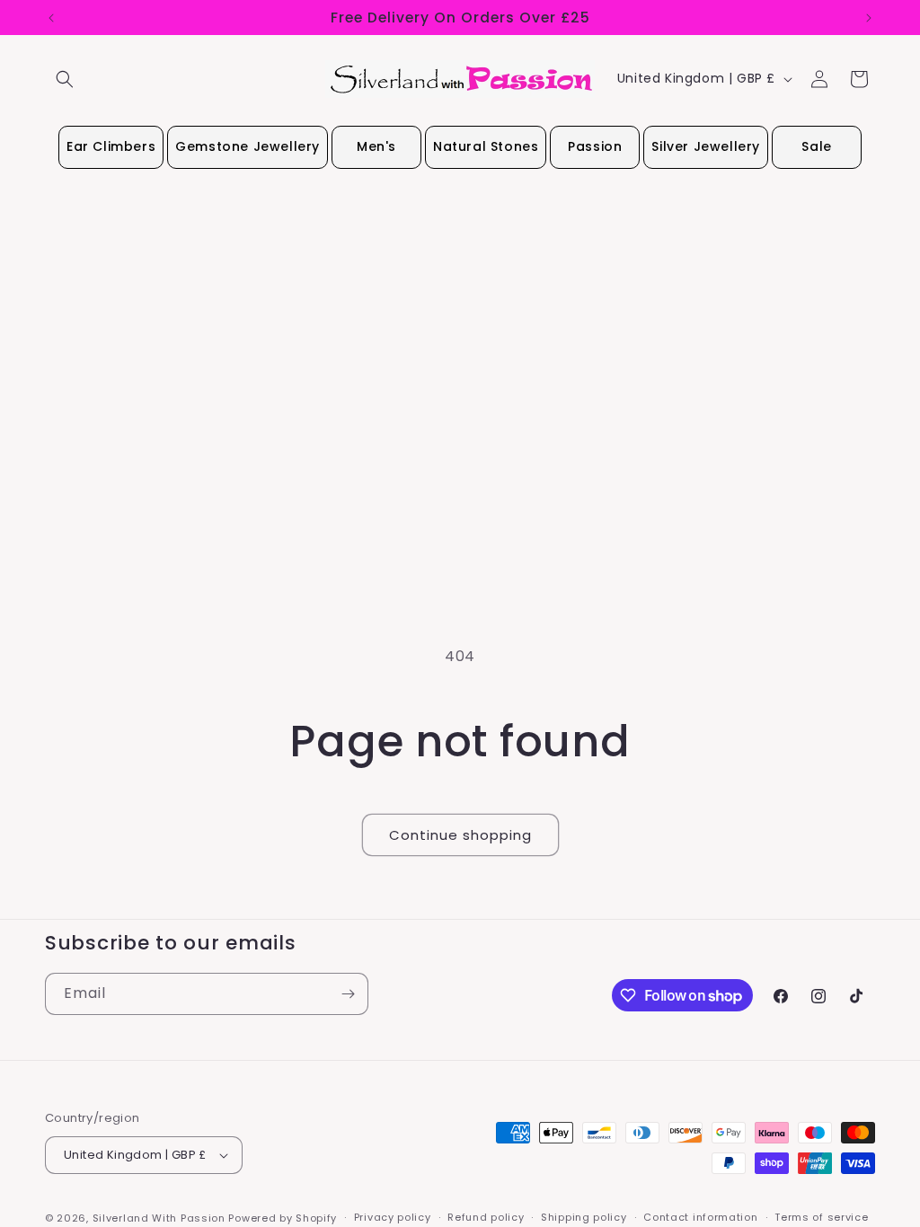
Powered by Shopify (282, 1218)
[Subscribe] (347, 994)
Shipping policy (584, 1217)
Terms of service (821, 1217)
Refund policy (485, 1217)
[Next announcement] (869, 18)
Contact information (700, 1217)
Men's (376, 146)
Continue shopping (460, 834)
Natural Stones (485, 146)
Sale (816, 146)
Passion (595, 146)
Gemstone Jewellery (247, 146)
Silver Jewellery (705, 146)
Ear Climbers (110, 146)
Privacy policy (392, 1217)
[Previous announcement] (51, 18)
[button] (64, 79)
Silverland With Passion (159, 1218)
